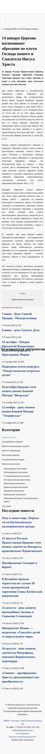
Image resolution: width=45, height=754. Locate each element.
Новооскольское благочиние (16, 487)
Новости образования (11, 451)
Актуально (6, 506)
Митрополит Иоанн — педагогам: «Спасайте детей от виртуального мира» (21, 632)
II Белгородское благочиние (16, 472)
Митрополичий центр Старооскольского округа (21, 500)
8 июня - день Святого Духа (21, 330)
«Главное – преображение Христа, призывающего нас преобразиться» (20, 677)
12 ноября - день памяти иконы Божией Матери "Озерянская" (18, 411)
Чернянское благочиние (14, 491)
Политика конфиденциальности (22, 737)
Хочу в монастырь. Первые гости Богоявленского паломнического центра (20, 522)
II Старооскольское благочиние (17, 480)
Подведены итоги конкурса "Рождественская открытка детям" (21, 371)
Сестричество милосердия (13, 459)
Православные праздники (23, 299)
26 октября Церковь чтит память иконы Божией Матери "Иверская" (19, 391)
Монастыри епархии (11, 455)
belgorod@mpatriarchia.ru (22, 730)
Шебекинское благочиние (15, 494)
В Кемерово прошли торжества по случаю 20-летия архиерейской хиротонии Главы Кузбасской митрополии (22, 587)
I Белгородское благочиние (15, 469)
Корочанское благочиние (14, 483)
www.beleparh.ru (22, 733)
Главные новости (9, 437)
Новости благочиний (11, 464)
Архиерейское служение (12, 442)
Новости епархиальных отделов (15, 446)
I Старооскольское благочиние (17, 476)
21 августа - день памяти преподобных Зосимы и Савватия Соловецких (19, 612)
